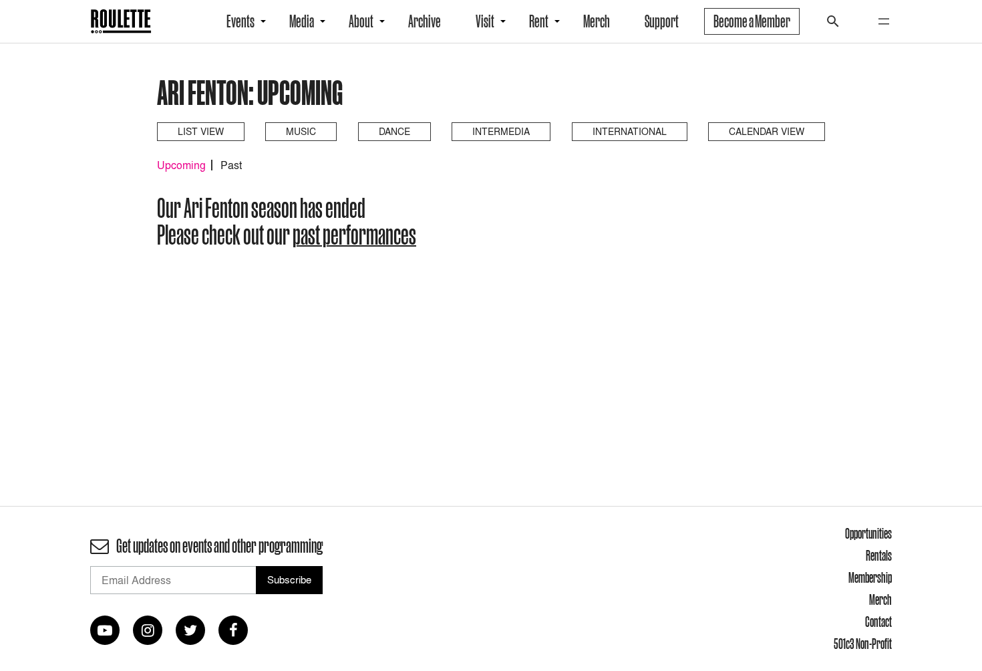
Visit (485, 21)
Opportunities (868, 533)
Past (231, 165)
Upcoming (181, 165)
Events (240, 21)
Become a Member (751, 21)
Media (301, 21)
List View (201, 131)
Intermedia (501, 131)
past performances (354, 235)
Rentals (879, 555)
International (630, 131)
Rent (538, 21)
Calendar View (766, 131)
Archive (424, 21)
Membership (870, 577)
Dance (394, 131)
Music (301, 131)
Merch (596, 21)
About (361, 21)
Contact (878, 621)
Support (662, 21)
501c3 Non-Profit (863, 643)
